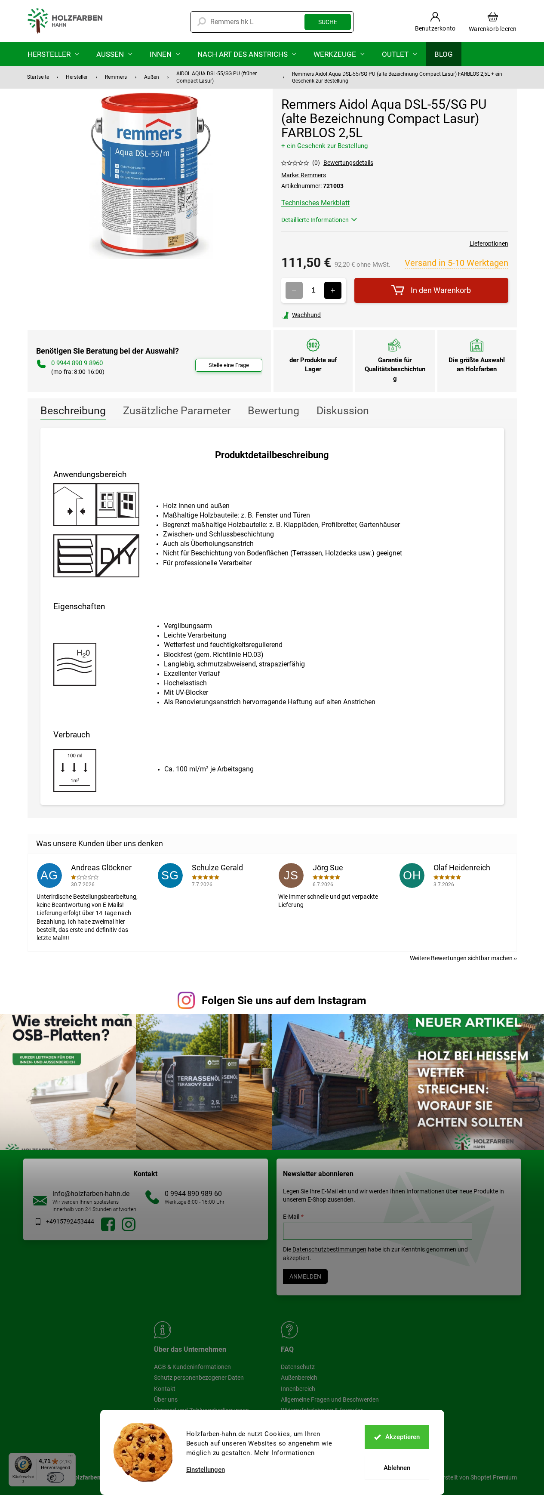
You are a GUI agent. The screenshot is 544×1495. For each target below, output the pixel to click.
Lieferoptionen (489, 243)
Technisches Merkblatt (315, 203)
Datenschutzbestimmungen (329, 1249)
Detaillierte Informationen (315, 219)
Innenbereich (298, 1388)
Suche (327, 21)
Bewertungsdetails (348, 162)
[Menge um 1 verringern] (294, 290)
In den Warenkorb (441, 290)
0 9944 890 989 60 (193, 1194)
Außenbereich (299, 1377)
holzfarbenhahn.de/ (128, 1224)
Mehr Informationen (284, 1453)
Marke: (303, 175)
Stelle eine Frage (229, 365)
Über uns (166, 1399)
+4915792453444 (70, 1221)
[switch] (55, 1477)
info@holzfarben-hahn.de (90, 1194)
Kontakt (164, 1388)
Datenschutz (298, 1366)
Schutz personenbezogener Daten (199, 1377)
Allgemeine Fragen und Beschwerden (330, 1399)
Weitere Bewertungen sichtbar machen (461, 958)
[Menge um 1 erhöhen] (332, 290)
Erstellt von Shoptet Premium (478, 1476)
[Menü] (70, 1458)
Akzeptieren (402, 1437)
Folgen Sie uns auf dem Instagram (284, 1000)
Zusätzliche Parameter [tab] (177, 410)
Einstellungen (205, 1470)
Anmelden (305, 1276)
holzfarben (108, 1224)
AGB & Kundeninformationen (192, 1366)
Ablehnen (397, 1468)
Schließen (340, 314)
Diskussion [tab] (343, 410)
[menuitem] (53, 54)
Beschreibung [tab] (73, 410)
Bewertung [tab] (273, 410)
